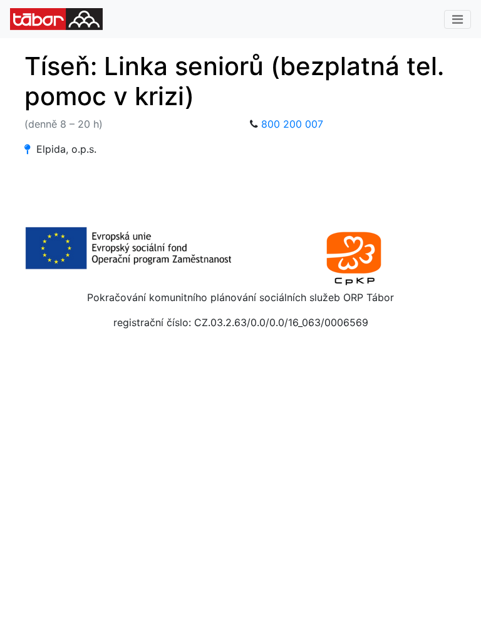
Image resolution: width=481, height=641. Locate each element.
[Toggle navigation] (457, 19)
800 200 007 (292, 124)
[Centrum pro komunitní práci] (353, 256)
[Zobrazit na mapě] (27, 149)
